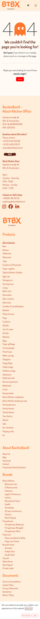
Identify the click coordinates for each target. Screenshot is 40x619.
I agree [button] (35, 615)
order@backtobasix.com (13, 147)
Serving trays (8, 283)
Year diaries (7, 416)
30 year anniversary (13, 510)
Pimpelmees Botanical (14, 524)
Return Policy (8, 595)
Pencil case (7, 351)
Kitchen (6, 250)
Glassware (7, 257)
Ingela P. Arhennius (13, 494)
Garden (6, 333)
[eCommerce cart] (28, 5)
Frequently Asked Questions (14, 467)
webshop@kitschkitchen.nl (14, 201)
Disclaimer (7, 591)
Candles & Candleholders (13, 306)
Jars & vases (8, 329)
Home (20, 79)
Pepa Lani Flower (12, 541)
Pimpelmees (8, 521)
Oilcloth (6, 325)
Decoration (7, 294)
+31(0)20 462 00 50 (11, 198)
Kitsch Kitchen (8, 480)
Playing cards (8, 431)
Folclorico (9, 490)
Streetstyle (9, 507)
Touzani (6, 558)
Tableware (7, 253)
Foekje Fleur (10, 551)
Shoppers (7, 359)
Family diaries (8, 408)
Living (5, 287)
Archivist (8, 548)
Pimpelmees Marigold (14, 527)
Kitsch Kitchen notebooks (13, 397)
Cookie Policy (8, 584)
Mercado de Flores (12, 500)
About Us (6, 453)
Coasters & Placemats (12, 264)
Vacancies (7, 460)
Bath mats (7, 291)
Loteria (8, 497)
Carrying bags (8, 347)
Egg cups (6, 276)
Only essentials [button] (26, 615)
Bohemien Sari (11, 484)
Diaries (5, 419)
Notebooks (7, 385)
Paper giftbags (9, 344)
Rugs (5, 317)
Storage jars (8, 280)
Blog (4, 457)
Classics (8, 514)
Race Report (8, 564)
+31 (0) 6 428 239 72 (11, 144)
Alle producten (9, 242)
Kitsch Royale (10, 517)
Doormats (7, 302)
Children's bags (9, 370)
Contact (6, 463)
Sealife (7, 504)
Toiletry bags (8, 366)
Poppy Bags (7, 363)
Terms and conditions (12, 581)
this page (32, 56)
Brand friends (8, 544)
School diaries (8, 412)
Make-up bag (8, 355)
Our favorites (8, 427)
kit (4, 435)
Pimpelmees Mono (12, 531)
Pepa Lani (7, 534)
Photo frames (8, 313)
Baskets (6, 310)
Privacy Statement (10, 588)
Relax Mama (8, 561)
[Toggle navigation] (35, 5)
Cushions (6, 321)
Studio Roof (10, 554)
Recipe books (8, 393)
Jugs (5, 261)
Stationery (7, 374)
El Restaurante (11, 487)
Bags (5, 340)
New (4, 246)
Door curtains (8, 298)
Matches (6, 336)
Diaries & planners (10, 381)
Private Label (8, 568)
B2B (10, 154)
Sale (4, 423)
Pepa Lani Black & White (15, 537)
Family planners (9, 404)
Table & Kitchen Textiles (12, 272)
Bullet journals (9, 377)
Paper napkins (9, 268)
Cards (5, 389)
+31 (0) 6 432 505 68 (11, 140)
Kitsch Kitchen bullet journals (15, 400)
